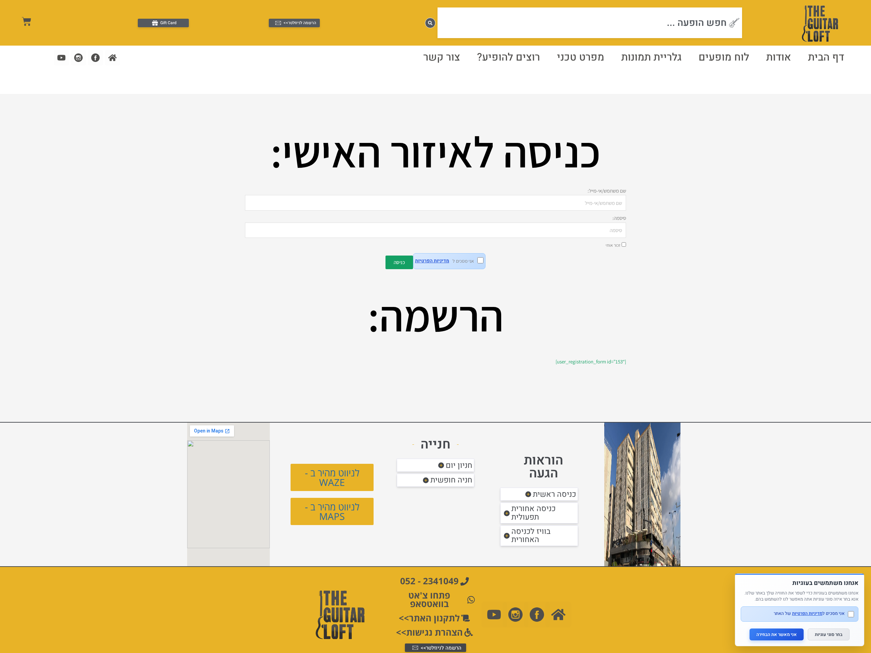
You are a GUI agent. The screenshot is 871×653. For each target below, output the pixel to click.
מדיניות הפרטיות (432, 260)
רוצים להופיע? (508, 57)
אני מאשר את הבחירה (776, 634)
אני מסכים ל (444, 260)
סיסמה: (619, 218)
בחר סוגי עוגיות (828, 634)
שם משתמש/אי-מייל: (607, 190)
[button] (539, 494)
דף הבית (826, 57)
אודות (778, 57)
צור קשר (441, 57)
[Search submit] (430, 23)
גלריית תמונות (651, 57)
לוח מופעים (724, 57)
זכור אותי (614, 245)
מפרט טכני (580, 57)
